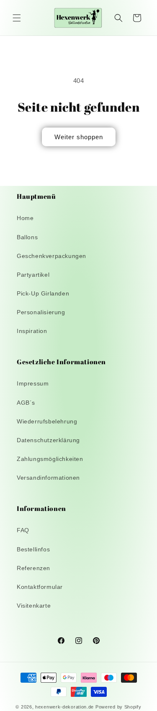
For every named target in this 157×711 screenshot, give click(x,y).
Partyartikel (33, 274)
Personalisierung (41, 312)
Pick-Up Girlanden (43, 293)
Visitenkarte (34, 605)
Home (25, 218)
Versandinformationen (48, 477)
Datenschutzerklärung (48, 440)
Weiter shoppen (78, 136)
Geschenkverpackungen (51, 256)
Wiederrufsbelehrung (47, 421)
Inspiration (32, 331)
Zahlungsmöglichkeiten (50, 459)
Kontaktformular (40, 586)
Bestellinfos (33, 549)
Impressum (33, 383)
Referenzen (33, 568)
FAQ (23, 530)
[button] (17, 18)
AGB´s (26, 402)
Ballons (27, 237)
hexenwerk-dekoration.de (64, 706)
